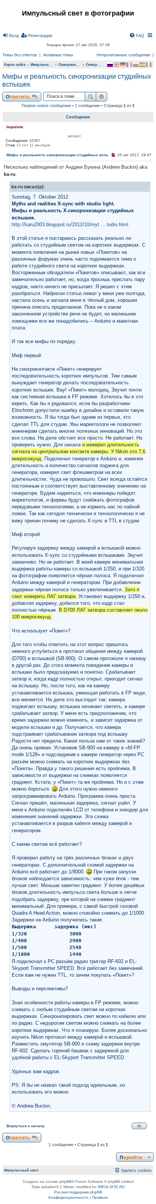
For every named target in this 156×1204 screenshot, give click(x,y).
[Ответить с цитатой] (139, 1126)
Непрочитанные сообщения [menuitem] (123, 55)
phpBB (65, 1181)
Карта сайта (15, 64)
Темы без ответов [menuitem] (19, 55)
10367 (35, 140)
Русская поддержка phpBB (78, 1192)
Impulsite (14, 127)
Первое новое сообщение (46, 105)
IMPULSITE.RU (111, 1187)
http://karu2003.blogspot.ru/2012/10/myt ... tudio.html (70, 224)
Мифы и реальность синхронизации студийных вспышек (76, 80)
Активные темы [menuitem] (58, 55)
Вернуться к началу (25, 1126)
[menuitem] (10, 35)
